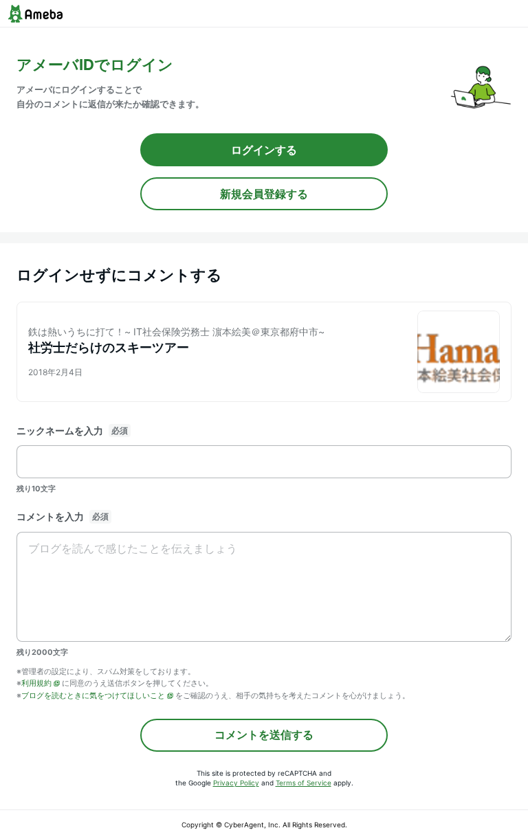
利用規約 (36, 683)
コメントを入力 (50, 516)
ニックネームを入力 (59, 430)
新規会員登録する (264, 194)
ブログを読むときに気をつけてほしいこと (93, 695)
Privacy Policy (236, 783)
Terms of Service (303, 783)
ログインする (264, 150)
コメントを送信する (264, 734)
